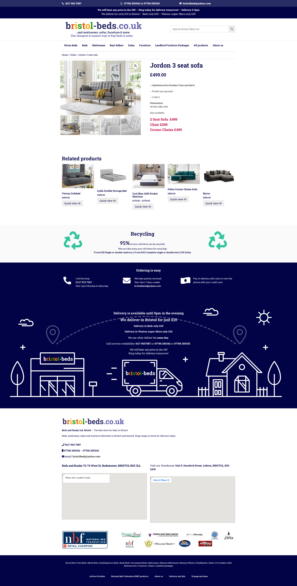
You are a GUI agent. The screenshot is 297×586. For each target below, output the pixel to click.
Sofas (73, 54)
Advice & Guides (97, 576)
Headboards (201, 563)
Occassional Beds (139, 563)
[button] (135, 66)
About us (159, 576)
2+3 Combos (220, 563)
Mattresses (153, 563)
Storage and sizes (200, 576)
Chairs (151, 566)
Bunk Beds (125, 563)
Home (65, 54)
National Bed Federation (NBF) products (129, 576)
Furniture (142, 566)
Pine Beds (81, 563)
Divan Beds (70, 563)
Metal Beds (93, 563)
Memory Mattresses (169, 563)
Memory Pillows (187, 563)
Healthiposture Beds (108, 563)
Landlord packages (164, 566)
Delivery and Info (177, 576)
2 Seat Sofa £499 (163, 119)
